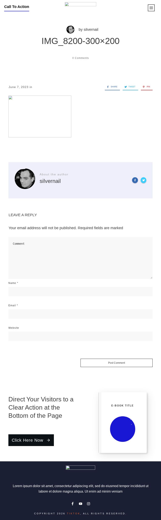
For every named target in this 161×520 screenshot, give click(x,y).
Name (13, 283)
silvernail (91, 29)
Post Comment (116, 362)
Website (13, 327)
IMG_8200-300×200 (80, 41)
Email (13, 305)
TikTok (73, 513)
